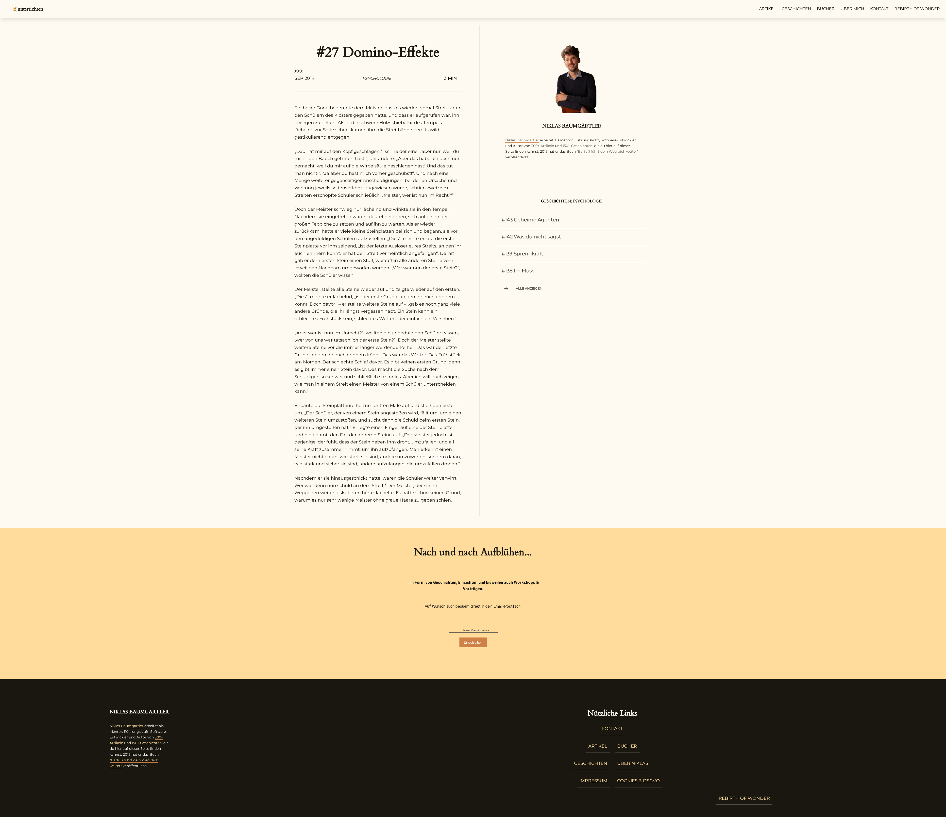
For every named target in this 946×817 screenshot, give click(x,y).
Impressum (593, 781)
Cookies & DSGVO (638, 781)
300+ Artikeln (542, 146)
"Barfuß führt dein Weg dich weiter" (607, 151)
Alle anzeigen (529, 288)
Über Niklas (632, 763)
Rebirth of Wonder (917, 8)
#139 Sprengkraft (522, 254)
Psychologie (376, 78)
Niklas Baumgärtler (522, 140)
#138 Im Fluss (518, 271)
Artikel (767, 8)
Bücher (826, 8)
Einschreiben (473, 642)
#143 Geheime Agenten (530, 220)
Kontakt (879, 8)
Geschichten (796, 8)
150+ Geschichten (577, 146)
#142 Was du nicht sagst (531, 237)
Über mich (852, 8)
